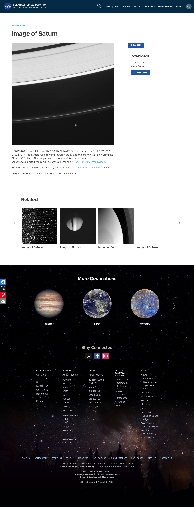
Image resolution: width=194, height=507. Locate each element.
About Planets (70, 375)
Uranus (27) (95, 399)
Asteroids (120, 402)
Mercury (145, 323)
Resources (146, 393)
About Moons (96, 375)
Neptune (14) (95, 403)
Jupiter (49, 323)
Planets (66, 371)
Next (179, 222)
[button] (179, 6)
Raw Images (18, 26)
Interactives (147, 412)
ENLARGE (136, 45)
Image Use (83, 458)
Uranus (66, 406)
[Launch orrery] (99, 7)
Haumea (66, 430)
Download (140, 73)
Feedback (57, 458)
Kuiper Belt (42, 386)
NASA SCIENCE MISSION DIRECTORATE (109, 458)
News (144, 375)
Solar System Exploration (30, 4)
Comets (119, 406)
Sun (38, 382)
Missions (145, 404)
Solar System (43, 371)
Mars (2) (93, 387)
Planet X (66, 443)
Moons (92, 371)
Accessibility (166, 458)
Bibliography (41, 458)
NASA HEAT (147, 438)
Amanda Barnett (104, 471)
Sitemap (152, 458)
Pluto (65, 419)
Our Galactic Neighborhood (30, 8)
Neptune (67, 410)
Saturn (65, 403)
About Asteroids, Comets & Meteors (124, 383)
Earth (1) (93, 383)
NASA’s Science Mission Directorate (116, 467)
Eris (64, 434)
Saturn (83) (95, 395)
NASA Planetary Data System (89, 162)
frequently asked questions (85, 168)
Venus (65, 387)
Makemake (68, 427)
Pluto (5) (93, 406)
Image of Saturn (32, 247)
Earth (97, 323)
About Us (25, 458)
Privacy (70, 458)
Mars (65, 395)
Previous (15, 222)
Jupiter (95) (95, 391)
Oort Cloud (42, 390)
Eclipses (40, 401)
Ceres (65, 423)
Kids (143, 408)
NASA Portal (137, 458)
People (144, 400)
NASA (8, 6)
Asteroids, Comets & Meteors (120, 373)
